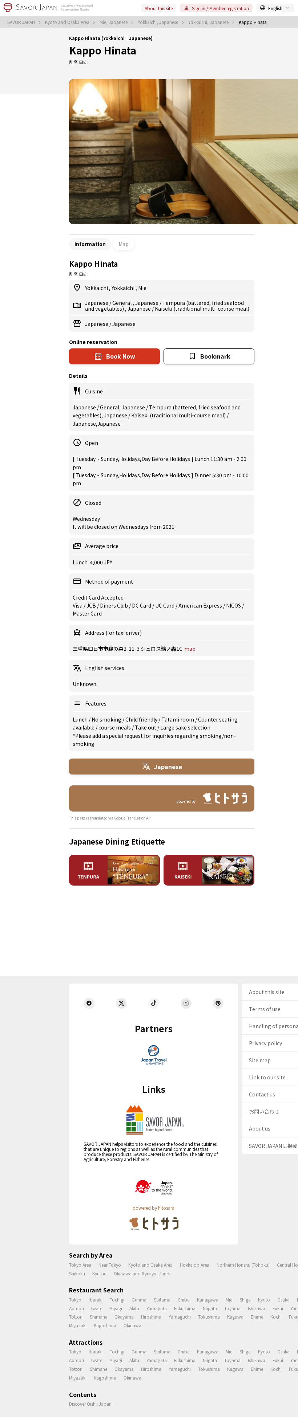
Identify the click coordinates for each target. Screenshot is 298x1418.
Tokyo (75, 1299)
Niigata (210, 1308)
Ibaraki (95, 1299)
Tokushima (209, 1316)
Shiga (245, 1299)
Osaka (283, 1299)
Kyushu (99, 1273)
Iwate (96, 1308)
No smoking (107, 719)
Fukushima (185, 1308)
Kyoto (264, 1299)
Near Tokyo (109, 1265)
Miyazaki (77, 1325)
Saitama (162, 1299)
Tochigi (117, 1299)
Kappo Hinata (102, 50)
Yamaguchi (180, 1316)
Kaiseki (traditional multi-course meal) (202, 308)
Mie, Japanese (114, 22)
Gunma (139, 1299)
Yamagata (156, 1308)
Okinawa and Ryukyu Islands (142, 1273)
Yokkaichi (97, 287)
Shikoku (77, 1273)
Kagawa (235, 1316)
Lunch (81, 719)
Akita (134, 1308)
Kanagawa (207, 1299)
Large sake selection (185, 727)
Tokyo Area (80, 1265)
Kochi (276, 1316)
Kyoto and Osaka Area (67, 22)
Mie (142, 287)
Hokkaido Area (194, 1265)
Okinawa (132, 1325)
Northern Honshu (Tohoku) (243, 1265)
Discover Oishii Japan (90, 1404)
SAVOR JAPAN (21, 22)
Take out (146, 727)
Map (123, 244)
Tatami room (178, 719)
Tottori (75, 1316)
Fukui (278, 1308)
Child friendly (141, 719)
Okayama (124, 1316)
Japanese (97, 302)
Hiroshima (151, 1316)
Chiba (184, 1299)
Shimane (98, 1316)
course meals (115, 727)
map (190, 648)
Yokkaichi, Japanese (158, 22)
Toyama (232, 1308)
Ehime (257, 1316)
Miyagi (115, 1308)
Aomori (76, 1308)
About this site (159, 8)
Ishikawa (256, 1308)
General (122, 302)
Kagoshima (105, 1325)
